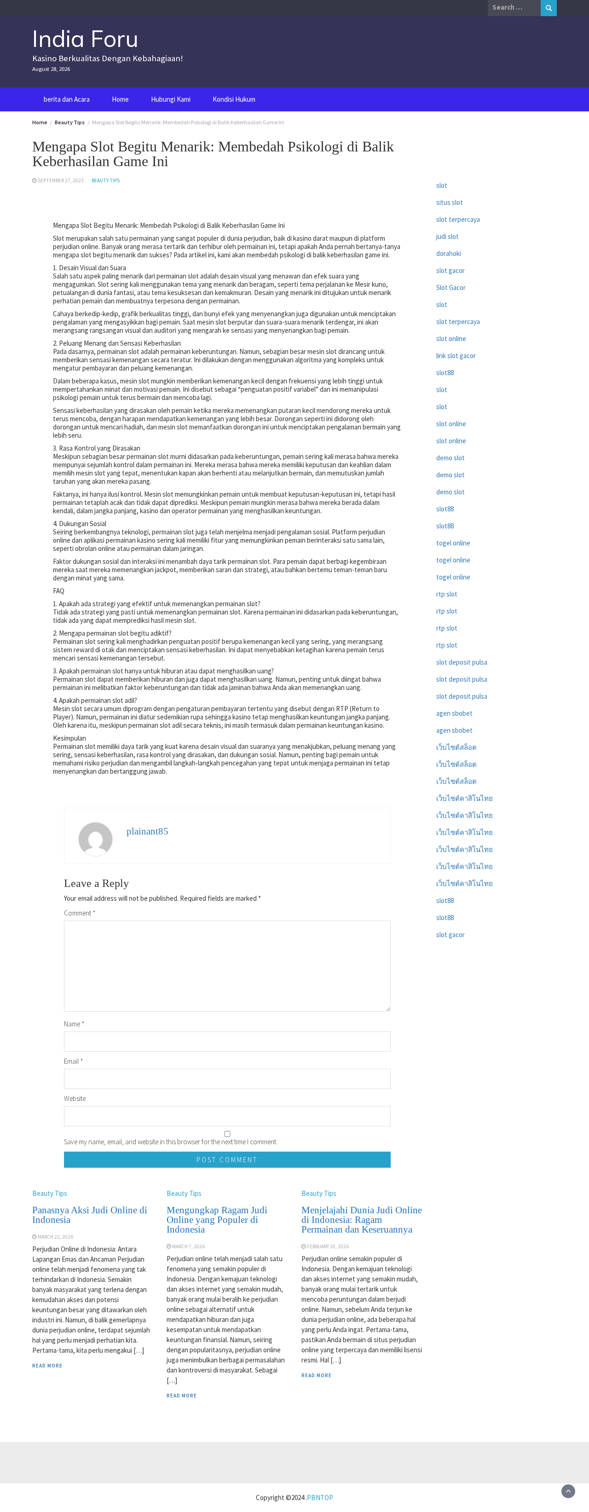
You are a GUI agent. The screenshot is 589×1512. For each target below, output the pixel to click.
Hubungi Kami (171, 99)
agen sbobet (454, 713)
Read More (47, 1365)
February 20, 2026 (328, 1246)
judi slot (447, 236)
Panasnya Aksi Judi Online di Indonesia (89, 1215)
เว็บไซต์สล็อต (456, 747)
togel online (453, 543)
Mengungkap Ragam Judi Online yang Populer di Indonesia (217, 1220)
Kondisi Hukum (234, 99)
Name (74, 1024)
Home (120, 99)
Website (75, 1098)
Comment (80, 913)
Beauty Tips (106, 180)
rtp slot (446, 594)
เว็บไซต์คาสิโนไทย (464, 798)
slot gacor (450, 270)
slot (441, 185)
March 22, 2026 (55, 1237)
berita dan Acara (67, 99)
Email (73, 1061)
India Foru (85, 38)
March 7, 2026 (188, 1246)
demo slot (450, 457)
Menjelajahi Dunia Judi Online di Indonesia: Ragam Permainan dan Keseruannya (361, 1220)
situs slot (449, 202)
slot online (451, 338)
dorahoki (448, 253)
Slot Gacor (451, 287)
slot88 (445, 372)
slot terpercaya (458, 219)
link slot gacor (456, 355)
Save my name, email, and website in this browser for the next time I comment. (170, 1141)
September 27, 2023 (61, 180)
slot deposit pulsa (461, 662)
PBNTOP (320, 1497)
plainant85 (147, 831)
